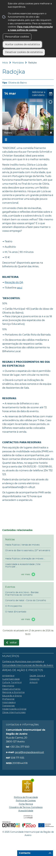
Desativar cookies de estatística (24, 52)
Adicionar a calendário (38, 94)
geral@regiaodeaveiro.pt (29, 752)
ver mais (25, 574)
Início (5, 62)
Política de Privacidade (26, 797)
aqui (19, 287)
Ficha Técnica (26, 804)
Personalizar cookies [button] (17, 36)
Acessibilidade (25, 810)
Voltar (13, 642)
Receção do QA (14, 282)
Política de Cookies (26, 800)
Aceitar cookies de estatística (22, 44)
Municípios (18, 62)
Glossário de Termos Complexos (26, 807)
